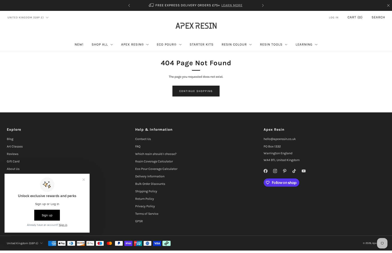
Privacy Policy (145, 206)
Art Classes (15, 146)
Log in (333, 17)
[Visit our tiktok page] (294, 171)
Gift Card (13, 161)
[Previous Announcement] (129, 5)
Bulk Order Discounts (150, 184)
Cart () (355, 17)
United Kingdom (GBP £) (25, 17)
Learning (304, 44)
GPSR (139, 221)
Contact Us (143, 139)
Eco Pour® (166, 44)
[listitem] (196, 5)
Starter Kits (201, 44)
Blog (10, 139)
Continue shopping (196, 91)
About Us (13, 169)
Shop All (100, 44)
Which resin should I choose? (155, 154)
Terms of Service (146, 214)
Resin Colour (234, 44)
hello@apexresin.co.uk (280, 139)
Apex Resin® (132, 44)
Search (378, 17)
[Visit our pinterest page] (284, 171)
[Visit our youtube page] (303, 171)
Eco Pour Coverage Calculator (156, 169)
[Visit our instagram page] (275, 171)
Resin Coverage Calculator (154, 161)
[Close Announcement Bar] (388, 5)
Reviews (12, 154)
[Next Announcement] (263, 5)
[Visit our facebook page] (265, 171)
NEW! (79, 44)
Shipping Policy (146, 191)
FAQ (137, 146)
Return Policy (144, 199)
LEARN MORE (232, 5)
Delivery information (149, 176)
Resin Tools (271, 44)
